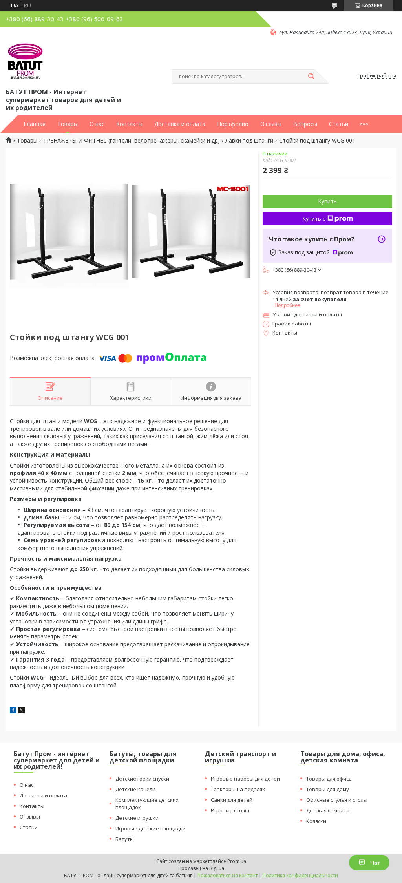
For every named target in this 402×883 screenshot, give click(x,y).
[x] (21, 711)
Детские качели (135, 789)
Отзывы (270, 124)
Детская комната (327, 810)
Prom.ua (236, 861)
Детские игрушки (137, 817)
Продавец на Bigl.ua (201, 868)
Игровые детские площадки (150, 828)
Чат (375, 862)
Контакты (129, 124)
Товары (67, 124)
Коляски (316, 820)
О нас (97, 124)
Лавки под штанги (249, 140)
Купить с (313, 218)
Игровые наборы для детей (245, 778)
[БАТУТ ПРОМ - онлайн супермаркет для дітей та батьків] (25, 61)
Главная (35, 124)
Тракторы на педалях (238, 789)
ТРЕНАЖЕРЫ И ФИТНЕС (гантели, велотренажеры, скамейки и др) (131, 140)
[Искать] (311, 76)
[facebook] (13, 711)
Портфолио (233, 124)
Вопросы (305, 124)
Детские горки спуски (142, 778)
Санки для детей (231, 799)
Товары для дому (327, 789)
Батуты (124, 839)
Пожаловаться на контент (227, 875)
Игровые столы (230, 810)
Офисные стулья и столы (336, 799)
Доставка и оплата (179, 124)
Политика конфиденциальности (300, 875)
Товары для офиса (329, 778)
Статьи (338, 124)
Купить (327, 201)
